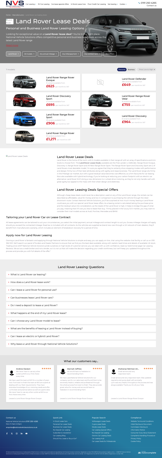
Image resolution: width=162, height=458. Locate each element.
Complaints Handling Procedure (143, 436)
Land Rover (12, 54)
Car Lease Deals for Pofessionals (104, 441)
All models (28, 54)
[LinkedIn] (21, 434)
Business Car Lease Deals (62, 427)
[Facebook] (6, 434)
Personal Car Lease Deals (62, 424)
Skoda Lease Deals (99, 427)
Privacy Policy (136, 438)
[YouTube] (26, 434)
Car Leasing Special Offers (101, 430)
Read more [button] (12, 45)
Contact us (151, 6)
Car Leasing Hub (98, 438)
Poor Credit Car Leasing (97, 4)
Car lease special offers (60, 4)
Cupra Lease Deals (99, 424)
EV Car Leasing (43, 4)
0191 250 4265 (32, 421)
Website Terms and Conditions (142, 421)
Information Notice (138, 430)
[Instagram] (16, 434)
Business (131, 70)
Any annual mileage (47, 54)
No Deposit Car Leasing (61, 430)
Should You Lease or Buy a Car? (65, 438)
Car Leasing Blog (59, 436)
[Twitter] (11, 434)
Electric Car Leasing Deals (101, 436)
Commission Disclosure (139, 427)
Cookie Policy (136, 441)
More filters (110, 54)
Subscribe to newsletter (62, 433)
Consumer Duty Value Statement (143, 433)
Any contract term (91, 54)
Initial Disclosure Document (141, 424)
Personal (121, 70)
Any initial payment (69, 54)
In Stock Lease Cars (78, 4)
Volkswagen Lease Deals (101, 421)
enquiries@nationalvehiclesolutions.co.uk (21, 427)
